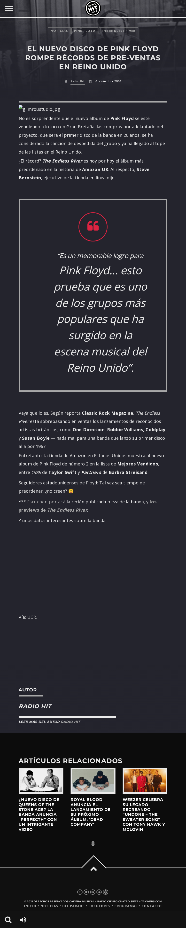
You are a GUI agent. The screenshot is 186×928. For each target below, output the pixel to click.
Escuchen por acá (46, 502)
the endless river (118, 31)
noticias (59, 31)
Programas (126, 906)
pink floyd (84, 31)
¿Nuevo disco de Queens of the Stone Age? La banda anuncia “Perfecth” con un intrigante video (39, 815)
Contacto (152, 906)
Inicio (30, 906)
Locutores (99, 906)
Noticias (49, 906)
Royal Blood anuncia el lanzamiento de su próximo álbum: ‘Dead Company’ (91, 812)
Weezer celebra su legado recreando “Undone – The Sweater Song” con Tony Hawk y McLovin (144, 815)
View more (41, 781)
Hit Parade (73, 906)
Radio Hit (77, 81)
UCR (31, 617)
